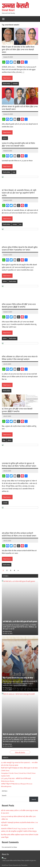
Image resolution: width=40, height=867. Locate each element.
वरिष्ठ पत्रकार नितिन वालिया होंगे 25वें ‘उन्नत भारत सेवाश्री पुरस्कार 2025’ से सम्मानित (19, 305)
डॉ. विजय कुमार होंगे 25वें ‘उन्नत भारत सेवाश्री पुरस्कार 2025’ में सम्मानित (17, 410)
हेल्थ (20, 224)
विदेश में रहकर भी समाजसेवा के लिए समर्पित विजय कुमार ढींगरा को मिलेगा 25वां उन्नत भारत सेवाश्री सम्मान (18, 50)
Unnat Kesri (8, 10)
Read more (6, 78)
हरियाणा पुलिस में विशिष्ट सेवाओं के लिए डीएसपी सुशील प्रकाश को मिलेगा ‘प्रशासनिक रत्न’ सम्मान (19, 248)
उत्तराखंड (15, 224)
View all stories (20, 752)
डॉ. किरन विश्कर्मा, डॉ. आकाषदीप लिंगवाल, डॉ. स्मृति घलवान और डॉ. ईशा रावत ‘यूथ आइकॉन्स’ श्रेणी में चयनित (19, 193)
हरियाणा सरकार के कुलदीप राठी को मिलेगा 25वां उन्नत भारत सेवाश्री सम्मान (20, 108)
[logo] (4, 858)
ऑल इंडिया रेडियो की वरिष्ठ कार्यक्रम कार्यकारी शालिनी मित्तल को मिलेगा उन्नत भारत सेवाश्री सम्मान (19, 534)
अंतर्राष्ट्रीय (15, 84)
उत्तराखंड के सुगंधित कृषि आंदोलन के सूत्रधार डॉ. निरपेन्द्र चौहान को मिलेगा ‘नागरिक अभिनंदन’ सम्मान (19, 464)
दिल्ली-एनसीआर (6, 84)
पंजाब (14, 172)
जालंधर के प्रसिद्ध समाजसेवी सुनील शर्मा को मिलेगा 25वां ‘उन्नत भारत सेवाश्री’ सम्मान (18, 144)
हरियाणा (5, 138)
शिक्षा (4, 440)
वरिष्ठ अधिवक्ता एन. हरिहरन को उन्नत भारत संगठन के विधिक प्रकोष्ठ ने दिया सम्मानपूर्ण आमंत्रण (19, 358)
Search (4, 795)
